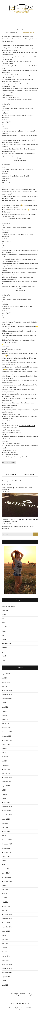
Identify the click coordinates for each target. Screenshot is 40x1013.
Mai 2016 (5, 894)
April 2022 (5, 678)
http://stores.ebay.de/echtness (11, 432)
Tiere (3, 660)
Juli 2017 (4, 860)
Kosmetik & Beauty (8, 462)
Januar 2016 (5, 910)
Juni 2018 (5, 823)
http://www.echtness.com (27, 425)
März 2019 (5, 798)
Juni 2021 (5, 707)
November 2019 (7, 782)
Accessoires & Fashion (8, 606)
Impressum (14, 993)
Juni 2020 (5, 752)
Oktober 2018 (6, 811)
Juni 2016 (5, 889)
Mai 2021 (5, 711)
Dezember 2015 (7, 914)
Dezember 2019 (7, 777)
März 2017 (5, 865)
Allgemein (20, 29)
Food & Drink (6, 627)
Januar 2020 (5, 773)
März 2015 (5, 952)
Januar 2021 (5, 723)
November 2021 (7, 694)
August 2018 (6, 819)
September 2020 (7, 740)
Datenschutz (25, 993)
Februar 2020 (6, 769)
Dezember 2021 (7, 690)
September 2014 (7, 972)
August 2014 (6, 977)
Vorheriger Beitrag (11, 474)
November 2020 (7, 732)
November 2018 (7, 806)
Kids (3, 635)
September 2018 (7, 815)
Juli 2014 (4, 981)
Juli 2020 (4, 748)
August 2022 (6, 674)
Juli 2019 (4, 790)
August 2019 (6, 786)
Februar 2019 (6, 802)
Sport (3, 652)
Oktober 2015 (6, 923)
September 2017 (7, 852)
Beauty (4, 614)
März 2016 (5, 902)
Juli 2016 (4, 885)
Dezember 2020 (7, 728)
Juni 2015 (5, 939)
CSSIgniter (20, 1008)
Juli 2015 (4, 935)
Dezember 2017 (7, 840)
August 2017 (6, 856)
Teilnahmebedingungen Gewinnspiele (20, 995)
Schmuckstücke (6, 643)
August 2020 (6, 744)
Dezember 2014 (7, 964)
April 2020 (5, 761)
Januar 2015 (5, 960)
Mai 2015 (5, 943)
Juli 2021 (4, 703)
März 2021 (5, 719)
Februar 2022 (6, 682)
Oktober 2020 (6, 736)
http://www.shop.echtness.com (11, 430)
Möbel (4, 639)
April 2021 (5, 715)
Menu (20, 22)
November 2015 (7, 918)
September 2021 (7, 699)
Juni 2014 (5, 985)
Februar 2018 (6, 831)
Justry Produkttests (20, 1003)
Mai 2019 (5, 794)
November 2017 (7, 844)
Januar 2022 (5, 686)
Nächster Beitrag (29, 474)
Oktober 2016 (6, 877)
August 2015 (6, 931)
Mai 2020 (5, 757)
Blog (3, 618)
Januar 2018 (5, 835)
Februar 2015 (6, 956)
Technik (4, 656)
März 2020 (5, 765)
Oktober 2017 (6, 848)
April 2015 (5, 948)
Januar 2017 (5, 873)
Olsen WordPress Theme (18, 1007)
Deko (3, 623)
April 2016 (5, 898)
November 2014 (7, 968)
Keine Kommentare (27, 32)
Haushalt (4, 631)
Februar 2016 (6, 906)
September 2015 (7, 927)
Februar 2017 (6, 869)
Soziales (4, 647)
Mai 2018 (5, 827)
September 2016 (7, 881)
